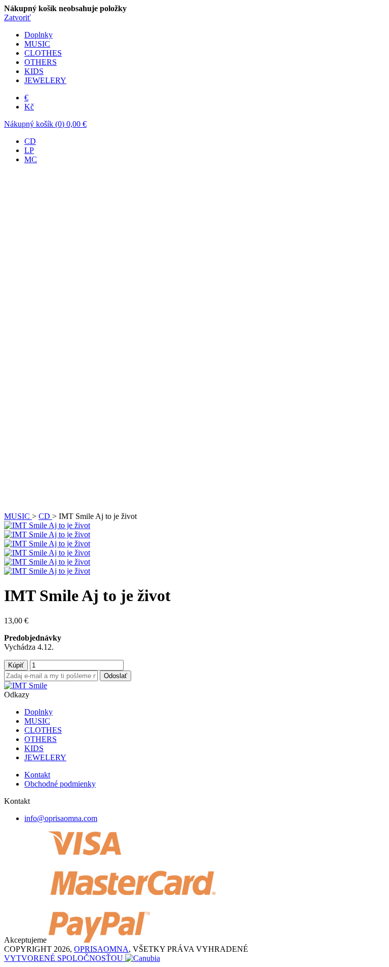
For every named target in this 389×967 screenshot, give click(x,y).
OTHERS (40, 62)
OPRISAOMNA (101, 949)
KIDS (34, 71)
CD (30, 141)
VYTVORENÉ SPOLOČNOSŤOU (64, 958)
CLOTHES (43, 53)
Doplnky (38, 34)
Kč (29, 106)
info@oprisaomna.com (60, 818)
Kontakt (37, 774)
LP (29, 150)
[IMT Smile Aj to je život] (47, 525)
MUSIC (37, 44)
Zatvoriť (17, 17)
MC (30, 159)
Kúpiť (16, 665)
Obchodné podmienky (60, 783)
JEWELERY (45, 80)
